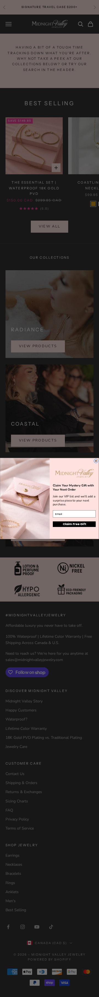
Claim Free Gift (74, 524)
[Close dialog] (96, 461)
